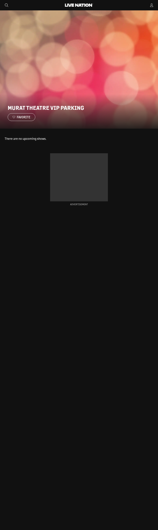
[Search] (6, 5)
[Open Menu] (151, 5)
